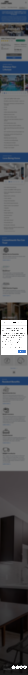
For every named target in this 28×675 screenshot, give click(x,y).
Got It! (21, 351)
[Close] (25, 321)
